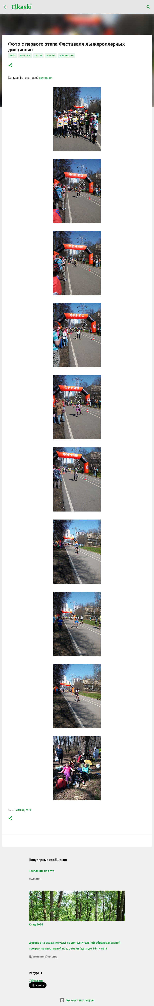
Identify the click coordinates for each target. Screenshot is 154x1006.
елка (12, 55)
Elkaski (21, 6)
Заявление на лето (42, 871)
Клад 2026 (36, 924)
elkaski (51, 55)
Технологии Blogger (79, 1000)
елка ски (25, 55)
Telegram (36, 980)
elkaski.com (67, 55)
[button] (10, 65)
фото (38, 55)
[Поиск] (148, 7)
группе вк (45, 78)
